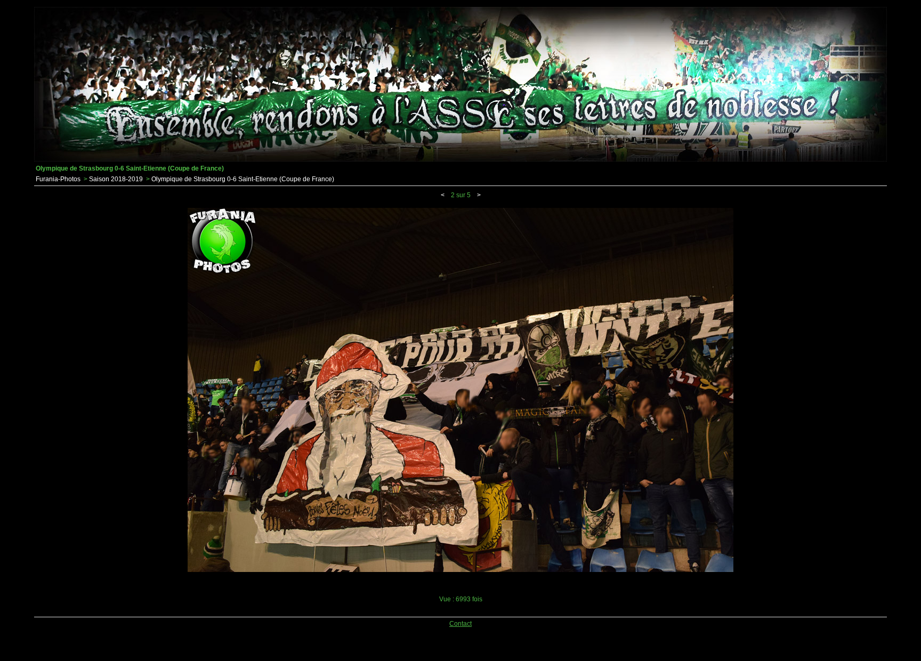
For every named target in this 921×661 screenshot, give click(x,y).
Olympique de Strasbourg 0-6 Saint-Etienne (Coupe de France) (242, 179)
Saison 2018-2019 (116, 179)
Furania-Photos (58, 179)
